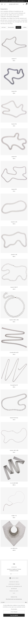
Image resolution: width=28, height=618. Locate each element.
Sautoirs (18, 27)
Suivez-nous (15, 578)
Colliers (24, 27)
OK (26, 602)
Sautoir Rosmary (14, 417)
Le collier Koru (14, 548)
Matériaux (14, 588)
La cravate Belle (14, 483)
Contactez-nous (14, 581)
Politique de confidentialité (14, 586)
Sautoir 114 (14, 156)
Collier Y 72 (14, 515)
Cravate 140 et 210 (14, 352)
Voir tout (3, 27)
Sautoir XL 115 (14, 254)
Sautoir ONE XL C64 (14, 320)
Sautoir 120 (14, 189)
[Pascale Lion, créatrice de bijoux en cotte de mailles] (13, 4)
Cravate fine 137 (14, 385)
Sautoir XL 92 (14, 222)
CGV (14, 593)
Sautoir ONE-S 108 (14, 450)
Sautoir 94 (14, 91)
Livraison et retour (14, 584)
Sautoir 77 (14, 58)
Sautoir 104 (14, 124)
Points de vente (14, 591)
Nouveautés (11, 27)
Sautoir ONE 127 (14, 287)
